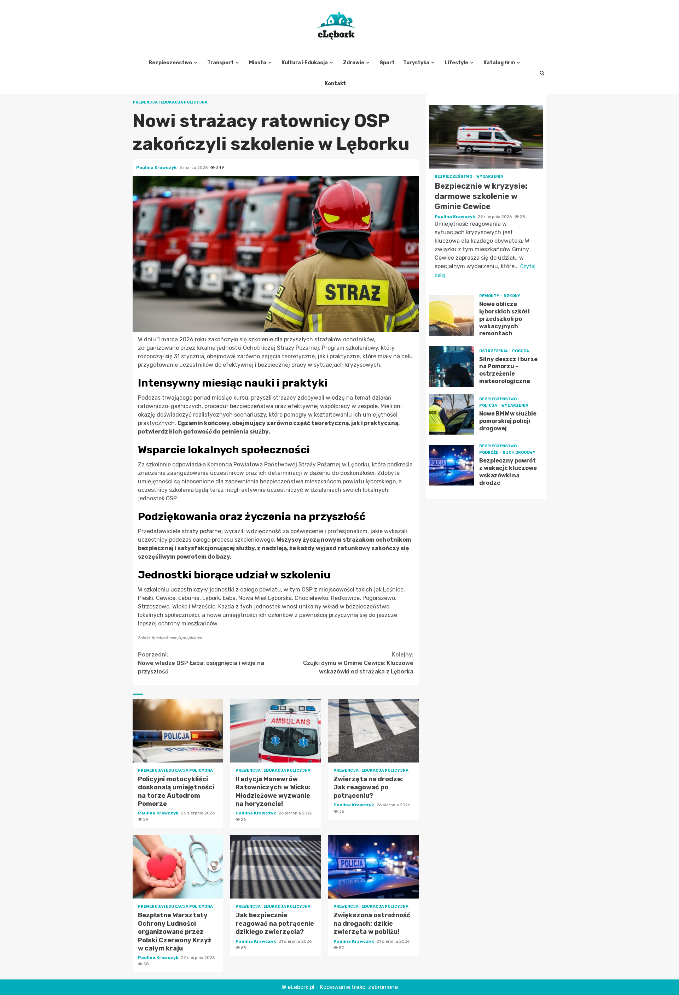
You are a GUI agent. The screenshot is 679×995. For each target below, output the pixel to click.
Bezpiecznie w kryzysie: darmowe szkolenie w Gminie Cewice (486, 137)
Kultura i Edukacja (305, 63)
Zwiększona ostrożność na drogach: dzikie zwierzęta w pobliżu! (373, 867)
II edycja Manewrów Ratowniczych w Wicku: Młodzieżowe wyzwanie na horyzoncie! (275, 731)
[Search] (542, 73)
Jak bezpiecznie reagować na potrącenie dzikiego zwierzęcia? (275, 867)
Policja (488, 405)
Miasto (257, 63)
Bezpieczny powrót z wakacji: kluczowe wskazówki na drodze (451, 464)
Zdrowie (353, 63)
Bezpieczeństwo (170, 63)
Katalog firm (499, 63)
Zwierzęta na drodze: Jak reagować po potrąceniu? (373, 731)
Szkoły (512, 296)
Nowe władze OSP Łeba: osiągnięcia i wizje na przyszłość (201, 663)
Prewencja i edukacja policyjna (170, 102)
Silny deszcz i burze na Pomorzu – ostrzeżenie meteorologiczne (451, 366)
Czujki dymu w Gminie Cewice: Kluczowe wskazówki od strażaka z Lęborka (358, 663)
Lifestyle (456, 63)
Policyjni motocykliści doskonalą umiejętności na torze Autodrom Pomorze (178, 731)
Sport (387, 63)
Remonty (489, 296)
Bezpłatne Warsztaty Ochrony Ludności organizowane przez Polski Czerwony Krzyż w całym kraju (178, 867)
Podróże (489, 452)
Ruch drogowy (519, 452)
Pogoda (520, 351)
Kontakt (335, 84)
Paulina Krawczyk (157, 167)
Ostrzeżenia (494, 351)
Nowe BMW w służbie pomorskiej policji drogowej (451, 414)
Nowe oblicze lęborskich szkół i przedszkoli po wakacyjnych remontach (451, 315)
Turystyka (416, 63)
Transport (220, 63)
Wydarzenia (489, 176)
